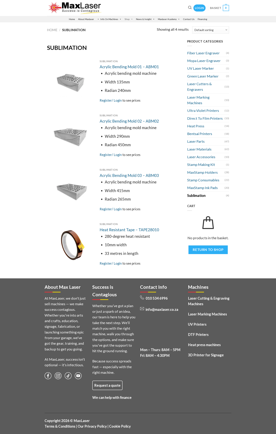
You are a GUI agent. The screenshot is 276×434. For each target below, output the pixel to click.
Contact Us (189, 19)
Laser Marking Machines (198, 100)
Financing (202, 19)
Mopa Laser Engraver (204, 60)
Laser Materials (199, 149)
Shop (127, 19)
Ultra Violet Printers (203, 110)
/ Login (117, 100)
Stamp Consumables (203, 180)
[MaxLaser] (88, 8)
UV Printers (197, 324)
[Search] (190, 7)
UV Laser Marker (200, 68)
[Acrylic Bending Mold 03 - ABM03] (71, 190)
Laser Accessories (201, 157)
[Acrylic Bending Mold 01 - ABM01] (71, 82)
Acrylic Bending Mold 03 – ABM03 (129, 175)
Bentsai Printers (199, 134)
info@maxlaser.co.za (162, 309)
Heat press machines (204, 345)
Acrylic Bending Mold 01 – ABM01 (129, 66)
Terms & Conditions (60, 426)
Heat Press (195, 126)
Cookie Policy (120, 426)
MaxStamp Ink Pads (202, 188)
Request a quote (107, 385)
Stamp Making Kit (201, 164)
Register (106, 100)
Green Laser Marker (202, 76)
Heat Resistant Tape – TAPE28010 (129, 229)
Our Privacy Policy (92, 426)
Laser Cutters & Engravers (199, 87)
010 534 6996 (157, 298)
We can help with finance (112, 397)
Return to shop (208, 250)
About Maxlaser (86, 19)
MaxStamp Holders (202, 172)
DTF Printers (198, 334)
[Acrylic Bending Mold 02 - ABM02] (71, 136)
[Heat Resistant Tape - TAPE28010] (71, 245)
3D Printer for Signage (206, 355)
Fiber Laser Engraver (203, 53)
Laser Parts (196, 141)
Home (72, 19)
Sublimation (196, 195)
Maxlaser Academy (167, 19)
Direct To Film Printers (205, 118)
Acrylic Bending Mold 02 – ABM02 (129, 121)
